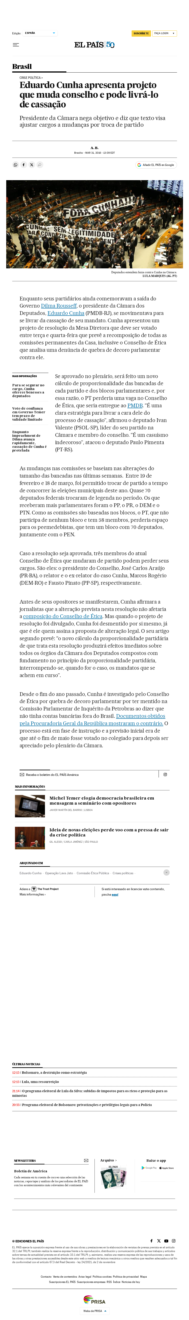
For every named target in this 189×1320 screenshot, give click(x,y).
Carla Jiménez (73, 841)
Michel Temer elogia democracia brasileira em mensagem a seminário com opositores (102, 801)
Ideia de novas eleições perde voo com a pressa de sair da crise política (109, 832)
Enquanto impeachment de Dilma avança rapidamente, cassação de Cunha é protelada (29, 441)
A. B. (94, 148)
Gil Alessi (56, 841)
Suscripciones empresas (91, 1282)
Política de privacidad (126, 1276)
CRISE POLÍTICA (30, 77)
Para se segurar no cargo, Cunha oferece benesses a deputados (28, 391)
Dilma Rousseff (59, 305)
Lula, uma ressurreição (40, 1082)
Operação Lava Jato (59, 873)
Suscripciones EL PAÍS (62, 1282)
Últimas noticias (26, 1064)
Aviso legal (84, 1276)
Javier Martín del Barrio (66, 810)
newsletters (25, 1160)
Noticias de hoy (131, 1282)
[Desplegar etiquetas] (166, 872)
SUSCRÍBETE (141, 33)
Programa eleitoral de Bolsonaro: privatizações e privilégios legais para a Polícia (87, 1105)
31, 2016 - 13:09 (100, 152)
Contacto (46, 1276)
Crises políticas (123, 873)
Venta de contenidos (65, 1276)
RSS (109, 1282)
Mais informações (32, 894)
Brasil (22, 66)
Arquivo (107, 1160)
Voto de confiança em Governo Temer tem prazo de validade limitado (28, 414)
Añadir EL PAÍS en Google (158, 165)
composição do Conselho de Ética (62, 616)
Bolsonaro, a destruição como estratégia (54, 1073)
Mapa (143, 1276)
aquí (115, 894)
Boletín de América (30, 1171)
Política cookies (102, 1276)
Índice (116, 1282)
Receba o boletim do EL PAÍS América (52, 775)
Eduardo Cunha (65, 313)
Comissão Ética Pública (93, 873)
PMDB (134, 405)
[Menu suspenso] (16, 45)
